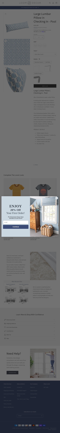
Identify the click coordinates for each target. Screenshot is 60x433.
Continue (16, 227)
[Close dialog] (56, 198)
